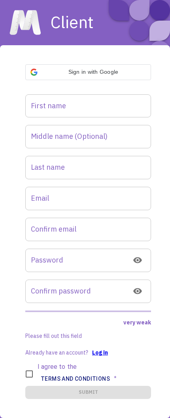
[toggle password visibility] (137, 260)
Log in (100, 352)
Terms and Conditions (75, 379)
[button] (88, 72)
